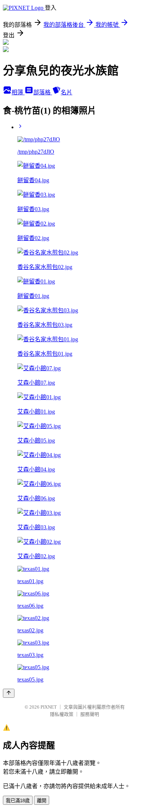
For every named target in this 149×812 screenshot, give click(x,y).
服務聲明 (89, 714)
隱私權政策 (61, 714)
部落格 (42, 92)
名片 (66, 92)
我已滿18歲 (18, 800)
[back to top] (8, 693)
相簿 (18, 92)
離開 (41, 800)
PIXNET (49, 707)
